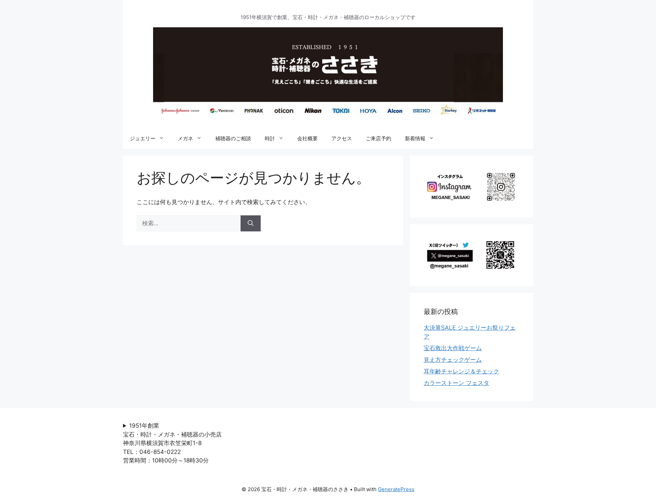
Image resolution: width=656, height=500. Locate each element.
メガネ (185, 138)
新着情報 (415, 138)
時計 (270, 138)
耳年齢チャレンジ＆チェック (461, 371)
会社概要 (307, 138)
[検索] (251, 223)
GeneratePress (396, 489)
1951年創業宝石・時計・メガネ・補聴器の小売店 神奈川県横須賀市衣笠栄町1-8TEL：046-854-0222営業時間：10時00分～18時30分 (175, 443)
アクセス (341, 138)
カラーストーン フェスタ (456, 383)
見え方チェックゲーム (453, 359)
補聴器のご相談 (233, 138)
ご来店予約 (378, 138)
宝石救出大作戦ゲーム (453, 348)
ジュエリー (142, 138)
